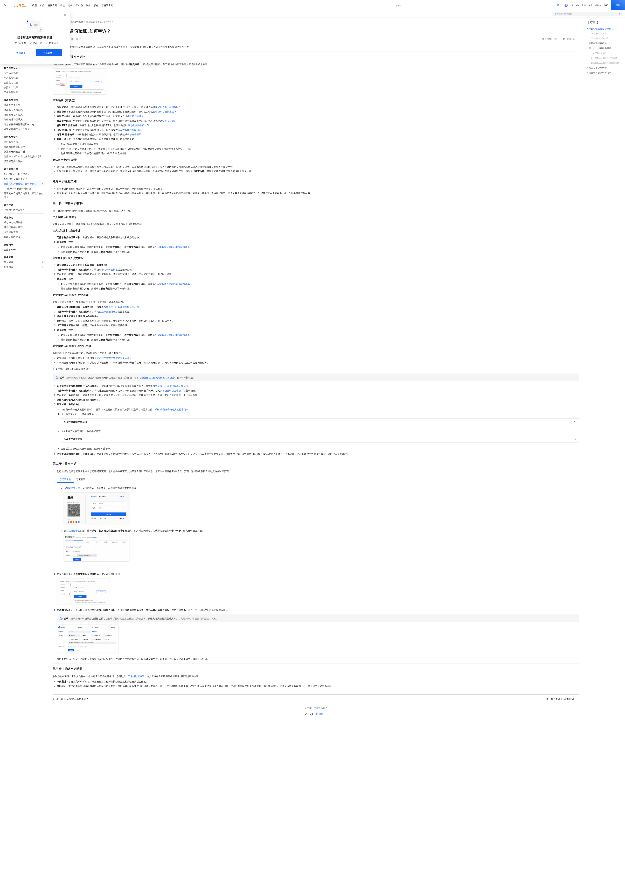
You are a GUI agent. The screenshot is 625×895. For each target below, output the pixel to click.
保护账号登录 (134, 134)
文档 (584, 5)
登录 (618, 5)
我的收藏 (571, 38)
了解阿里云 (107, 5)
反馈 (321, 714)
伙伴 (88, 5)
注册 (606, 5)
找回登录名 (74, 530)
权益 (62, 5)
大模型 (33, 5)
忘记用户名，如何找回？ (168, 107)
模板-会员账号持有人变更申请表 (171, 409)
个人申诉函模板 (109, 269)
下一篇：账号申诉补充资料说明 (558, 698)
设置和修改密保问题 (130, 129)
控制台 (598, 5)
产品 (42, 5)
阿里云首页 (74, 488)
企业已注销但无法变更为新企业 (157, 377)
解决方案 (52, 5)
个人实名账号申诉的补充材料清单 (172, 247)
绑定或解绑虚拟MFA (138, 125)
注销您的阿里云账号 (121, 357)
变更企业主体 (101, 357)
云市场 (79, 5)
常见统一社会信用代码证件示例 (122, 307)
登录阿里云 (49, 52)
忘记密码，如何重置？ (164, 111)
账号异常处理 (77, 21)
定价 (70, 5)
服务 (96, 5)
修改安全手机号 (135, 116)
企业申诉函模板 (107, 311)
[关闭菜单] (5, 5)
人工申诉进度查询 (135, 676)
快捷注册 (21, 53)
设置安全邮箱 (169, 120)
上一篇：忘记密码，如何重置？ (72, 698)
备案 (590, 5)
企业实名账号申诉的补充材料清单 (172, 335)
